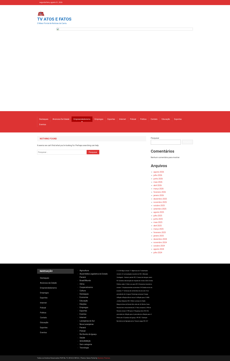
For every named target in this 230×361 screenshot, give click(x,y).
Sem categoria (86, 344)
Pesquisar (155, 138)
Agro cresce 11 (126, 271)
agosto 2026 (158, 172)
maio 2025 (157, 222)
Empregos (99, 119)
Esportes (111, 119)
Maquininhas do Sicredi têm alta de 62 (129, 304)
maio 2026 (157, 182)
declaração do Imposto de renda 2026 (136, 281)
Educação (166, 119)
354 (120, 271)
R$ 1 (140, 317)
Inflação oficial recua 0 (129, 297)
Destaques (43, 119)
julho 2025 (157, 216)
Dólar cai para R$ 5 (132, 284)
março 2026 (158, 189)
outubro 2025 (159, 205)
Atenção (145, 274)
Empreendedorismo (82, 119)
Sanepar (144, 317)
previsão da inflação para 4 (125, 314)
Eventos (42, 124)
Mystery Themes (104, 358)
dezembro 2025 (160, 199)
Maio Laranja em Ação (138, 301)
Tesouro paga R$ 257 (141, 321)
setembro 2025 (159, 209)
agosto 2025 (158, 212)
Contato (154, 119)
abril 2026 (157, 185)
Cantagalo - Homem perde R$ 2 (127, 277)
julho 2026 (157, 175)
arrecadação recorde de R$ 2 (133, 274)
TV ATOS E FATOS (54, 19)
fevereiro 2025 (159, 232)
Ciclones (121, 281)
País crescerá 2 (141, 307)
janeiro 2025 (158, 236)
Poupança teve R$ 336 (141, 311)
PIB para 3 (130, 311)
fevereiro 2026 (159, 192)
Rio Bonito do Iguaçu (88, 334)
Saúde (82, 338)
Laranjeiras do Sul (87, 321)
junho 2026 (158, 179)
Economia (84, 297)
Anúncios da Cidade (61, 119)
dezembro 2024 (160, 239)
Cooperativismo (86, 287)
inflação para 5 (141, 297)
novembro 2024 (160, 242)
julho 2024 (157, 252)
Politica (143, 119)
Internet (122, 119)
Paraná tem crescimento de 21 (126, 307)
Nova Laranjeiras (87, 324)
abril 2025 (157, 226)
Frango (146, 294)
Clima (82, 284)
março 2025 (158, 229)
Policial (133, 119)
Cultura (83, 291)
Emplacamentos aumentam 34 (132, 287)
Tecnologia (84, 348)
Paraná (83, 327)
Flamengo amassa (137, 294)
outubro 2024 (159, 246)
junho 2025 (158, 219)
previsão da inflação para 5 (143, 314)
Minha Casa (145, 304)
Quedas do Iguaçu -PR (131, 317)
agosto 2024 (158, 249)
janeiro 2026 (158, 195)
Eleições (83, 304)
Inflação (119, 297)
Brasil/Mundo (85, 280)
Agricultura (84, 270)
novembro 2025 (160, 202)
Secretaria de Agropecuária (125, 321)
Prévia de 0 (120, 317)
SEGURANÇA (85, 341)
